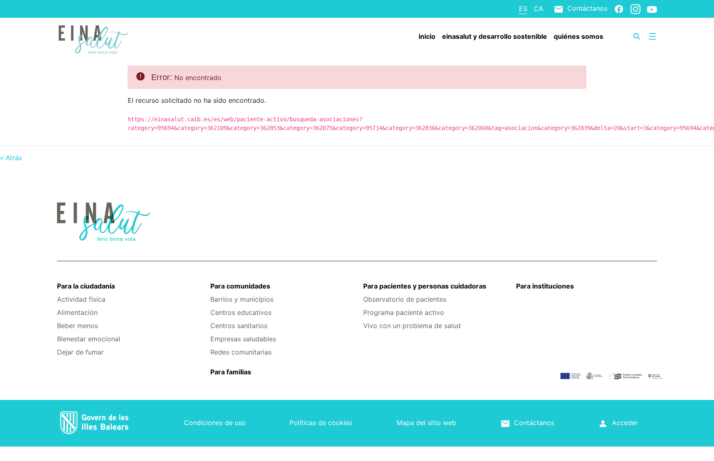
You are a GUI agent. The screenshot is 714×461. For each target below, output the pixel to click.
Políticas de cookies (321, 422)
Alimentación (77, 312)
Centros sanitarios (238, 326)
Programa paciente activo (403, 312)
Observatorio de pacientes (404, 299)
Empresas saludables (243, 339)
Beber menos (77, 326)
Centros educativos (240, 312)
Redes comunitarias (240, 352)
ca (538, 9)
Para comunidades (240, 286)
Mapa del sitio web (426, 422)
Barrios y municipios (242, 299)
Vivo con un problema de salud (412, 326)
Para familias (230, 372)
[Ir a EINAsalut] (107, 38)
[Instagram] (635, 9)
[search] (637, 36)
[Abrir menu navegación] (652, 36)
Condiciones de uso (215, 422)
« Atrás (11, 158)
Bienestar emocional (88, 339)
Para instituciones (545, 286)
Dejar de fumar (80, 352)
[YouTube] (652, 9)
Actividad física (81, 299)
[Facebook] (619, 9)
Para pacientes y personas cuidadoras (424, 286)
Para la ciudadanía (86, 286)
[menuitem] (427, 36)
